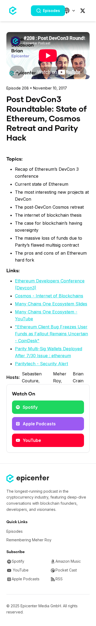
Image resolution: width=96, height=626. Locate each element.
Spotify (30, 407)
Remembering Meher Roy (28, 540)
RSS (59, 579)
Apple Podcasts (39, 423)
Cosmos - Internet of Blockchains (49, 295)
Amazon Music (68, 561)
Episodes (51, 10)
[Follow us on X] (82, 10)
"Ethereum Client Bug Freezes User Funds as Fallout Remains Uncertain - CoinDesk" (51, 333)
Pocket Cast (66, 570)
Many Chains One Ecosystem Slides (51, 303)
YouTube (32, 440)
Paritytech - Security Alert (41, 363)
